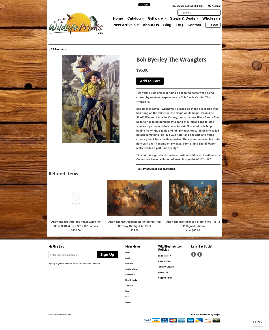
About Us (151, 25)
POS (193, 314)
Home (118, 18)
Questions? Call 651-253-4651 (188, 6)
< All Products (57, 49)
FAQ (179, 25)
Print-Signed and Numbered (159, 168)
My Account (214, 6)
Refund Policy (164, 256)
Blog (167, 25)
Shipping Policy (165, 277)
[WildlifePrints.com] (75, 24)
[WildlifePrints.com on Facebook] (199, 254)
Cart (214, 25)
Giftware (157, 18)
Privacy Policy (164, 261)
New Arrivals (125, 25)
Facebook (193, 254)
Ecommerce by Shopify (210, 314)
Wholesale (211, 18)
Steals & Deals (184, 18)
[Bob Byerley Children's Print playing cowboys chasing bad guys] (90, 99)
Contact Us (163, 272)
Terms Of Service (166, 267)
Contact (194, 25)
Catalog (135, 18)
